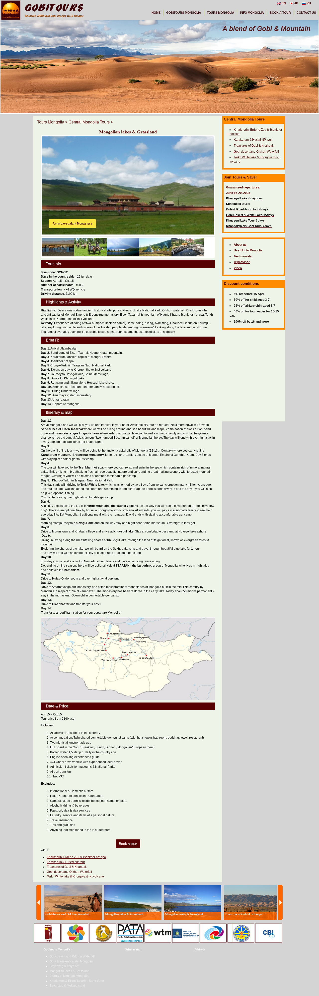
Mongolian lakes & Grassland (69, 971)
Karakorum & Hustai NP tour (66, 862)
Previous (34, 177)
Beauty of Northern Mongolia (69, 976)
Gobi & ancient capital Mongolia (71, 961)
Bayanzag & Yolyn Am (64, 966)
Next (221, 177)
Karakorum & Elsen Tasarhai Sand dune (77, 981)
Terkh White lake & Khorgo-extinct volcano (75, 876)
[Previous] (38, 902)
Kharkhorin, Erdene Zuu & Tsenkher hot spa (76, 857)
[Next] (280, 902)
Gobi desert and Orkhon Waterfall (69, 872)
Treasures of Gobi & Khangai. (67, 867)
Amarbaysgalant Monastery (72, 223)
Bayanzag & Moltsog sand (67, 985)
